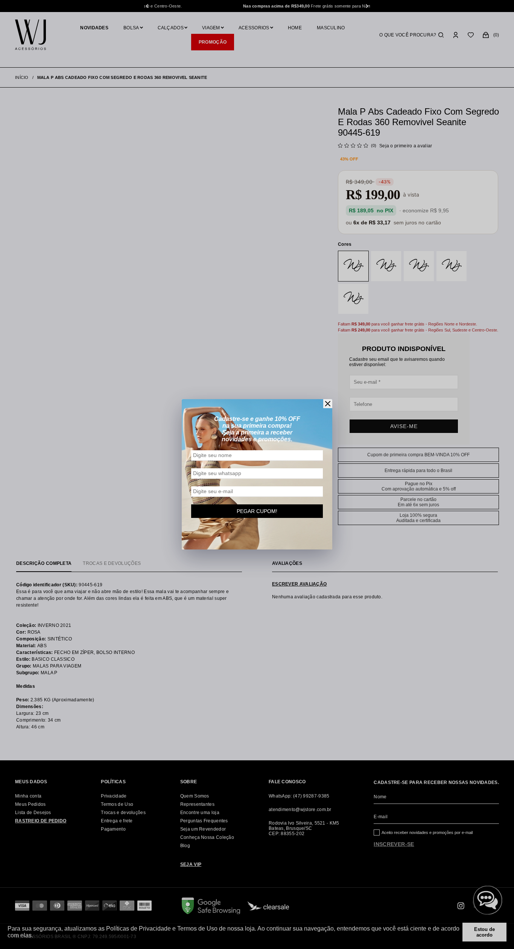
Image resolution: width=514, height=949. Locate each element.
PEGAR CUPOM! (257, 511)
